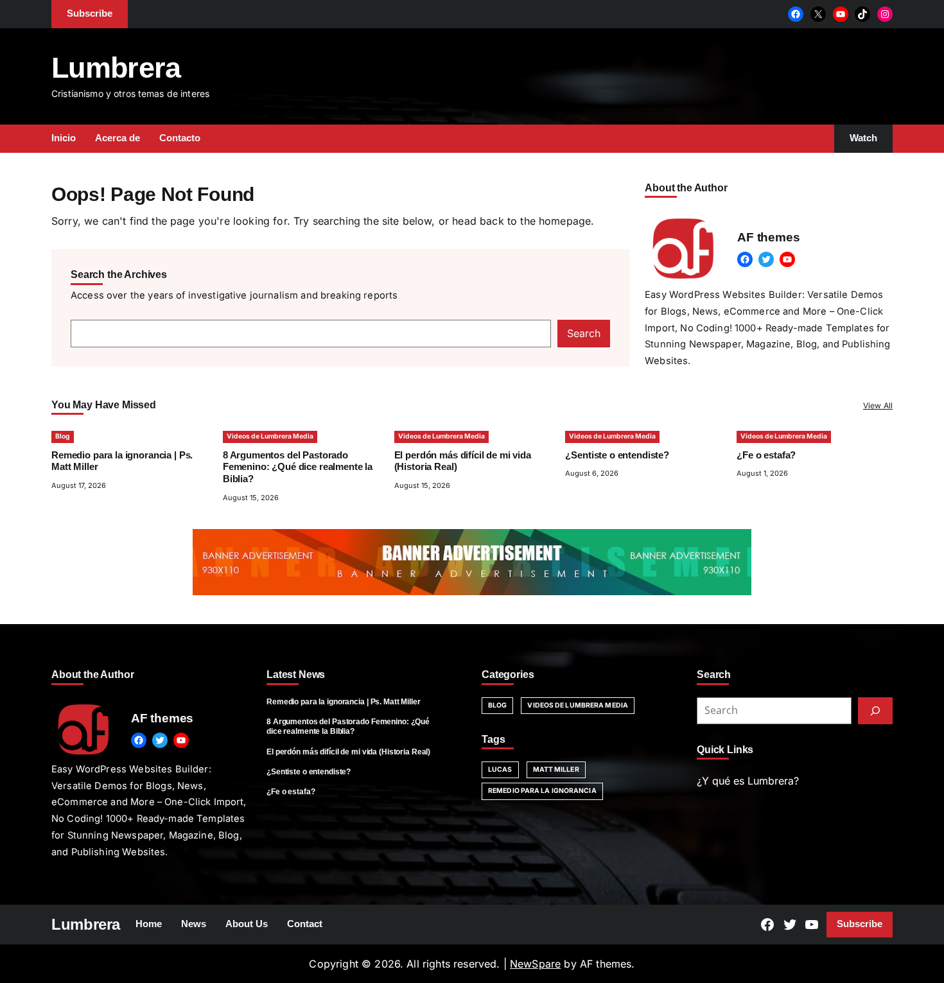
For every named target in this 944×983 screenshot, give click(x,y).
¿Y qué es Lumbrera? (748, 780)
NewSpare (535, 963)
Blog (62, 436)
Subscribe (859, 924)
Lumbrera (116, 67)
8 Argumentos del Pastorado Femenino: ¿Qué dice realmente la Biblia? (297, 467)
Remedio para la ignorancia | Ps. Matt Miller (344, 701)
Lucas (500, 769)
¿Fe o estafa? (766, 455)
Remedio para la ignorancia (542, 791)
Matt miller (556, 769)
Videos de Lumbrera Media (270, 436)
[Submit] (875, 710)
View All (878, 405)
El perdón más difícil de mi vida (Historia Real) (348, 751)
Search (583, 333)
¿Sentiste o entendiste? (617, 455)
